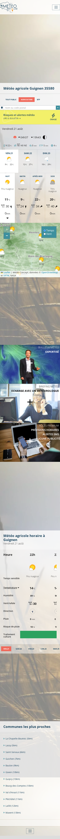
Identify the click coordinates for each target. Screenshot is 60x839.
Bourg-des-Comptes (19, 785)
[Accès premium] (30, 442)
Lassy (11, 745)
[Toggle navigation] (56, 7)
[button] (41, 261)
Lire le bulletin (11, 118)
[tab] (6, 648)
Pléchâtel (14, 799)
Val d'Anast (15, 792)
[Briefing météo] (30, 403)
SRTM (6, 275)
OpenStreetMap (49, 272)
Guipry (13, 779)
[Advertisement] (30, 48)
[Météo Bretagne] (8, 7)
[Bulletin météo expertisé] (30, 364)
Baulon (12, 765)
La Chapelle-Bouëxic (19, 738)
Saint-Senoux (15, 752)
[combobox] (32, 107)
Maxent (13, 812)
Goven (12, 772)
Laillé (12, 805)
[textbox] (32, 108)
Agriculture (26, 99)
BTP (38, 99)
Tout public (11, 99)
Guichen (13, 758)
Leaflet (6, 272)
